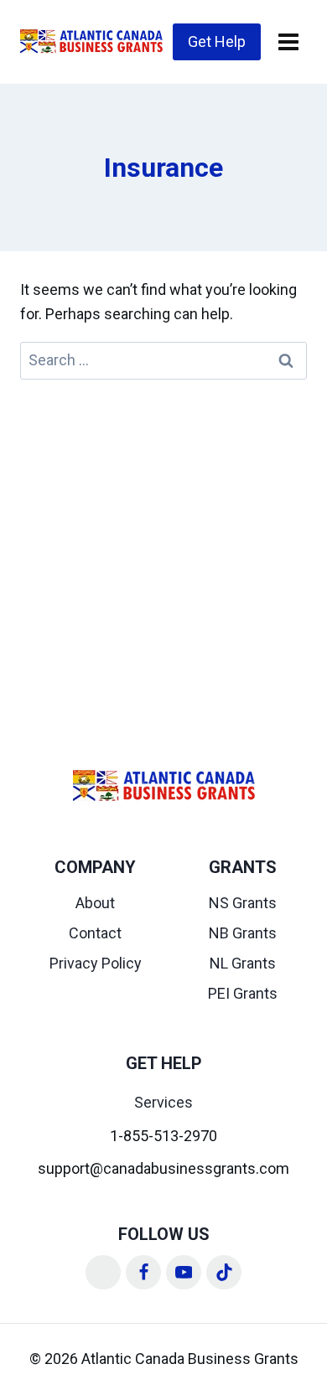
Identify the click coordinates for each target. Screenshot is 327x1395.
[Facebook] (143, 1272)
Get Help (217, 41)
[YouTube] (183, 1272)
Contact (95, 933)
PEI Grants (243, 993)
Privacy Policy (95, 963)
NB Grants (243, 933)
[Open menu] (288, 41)
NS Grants (243, 903)
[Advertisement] (163, 551)
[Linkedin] (103, 1272)
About (95, 903)
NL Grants (243, 963)
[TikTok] (223, 1272)
